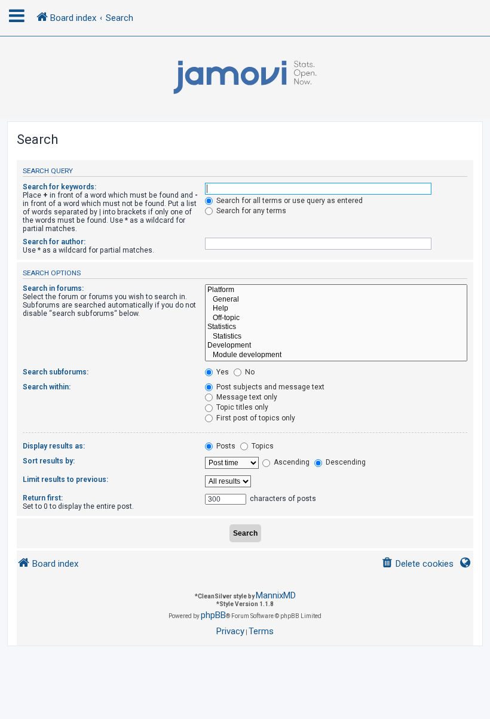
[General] (336, 300)
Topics (262, 446)
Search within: (47, 387)
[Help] (336, 309)
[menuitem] (417, 564)
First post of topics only (255, 418)
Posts (225, 446)
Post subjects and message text (269, 387)
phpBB (213, 615)
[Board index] (245, 77)
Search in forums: (53, 288)
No (249, 372)
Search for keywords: (59, 187)
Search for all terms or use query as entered (289, 200)
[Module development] (336, 355)
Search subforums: (55, 372)
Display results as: (54, 446)
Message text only (246, 397)
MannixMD (276, 595)
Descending (345, 462)
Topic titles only (241, 407)
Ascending (291, 462)
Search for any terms (250, 211)
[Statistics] (336, 327)
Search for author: (54, 242)
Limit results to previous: (65, 479)
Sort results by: (49, 461)
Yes (222, 372)
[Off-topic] (336, 318)
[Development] (336, 346)
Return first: (43, 498)
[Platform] (336, 290)
